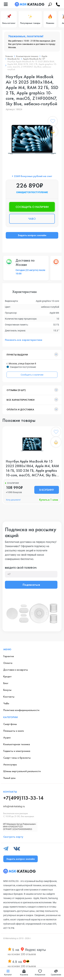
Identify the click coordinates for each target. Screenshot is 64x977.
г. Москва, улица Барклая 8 (21, 363)
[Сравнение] (52, 131)
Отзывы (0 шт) (16, 390)
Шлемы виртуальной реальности (22, 771)
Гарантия (8, 656)
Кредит (7, 676)
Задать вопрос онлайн (32, 235)
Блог (5, 683)
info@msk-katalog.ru (14, 806)
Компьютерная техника (16, 744)
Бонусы (7, 690)
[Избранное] (52, 122)
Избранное (40, 975)
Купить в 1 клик (48, 499)
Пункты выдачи (17, 354)
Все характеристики (20, 399)
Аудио (7, 737)
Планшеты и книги (13, 731)
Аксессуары (10, 764)
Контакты (8, 696)
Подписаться (31, 585)
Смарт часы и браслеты (17, 757)
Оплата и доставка (20, 409)
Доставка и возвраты (15, 669)
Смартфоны (10, 724)
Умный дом (9, 778)
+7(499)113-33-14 (23, 798)
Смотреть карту (13, 836)
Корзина (24, 975)
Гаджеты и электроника (16, 751)
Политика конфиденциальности (21, 710)
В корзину (46, 490)
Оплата (7, 663)
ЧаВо (6, 703)
